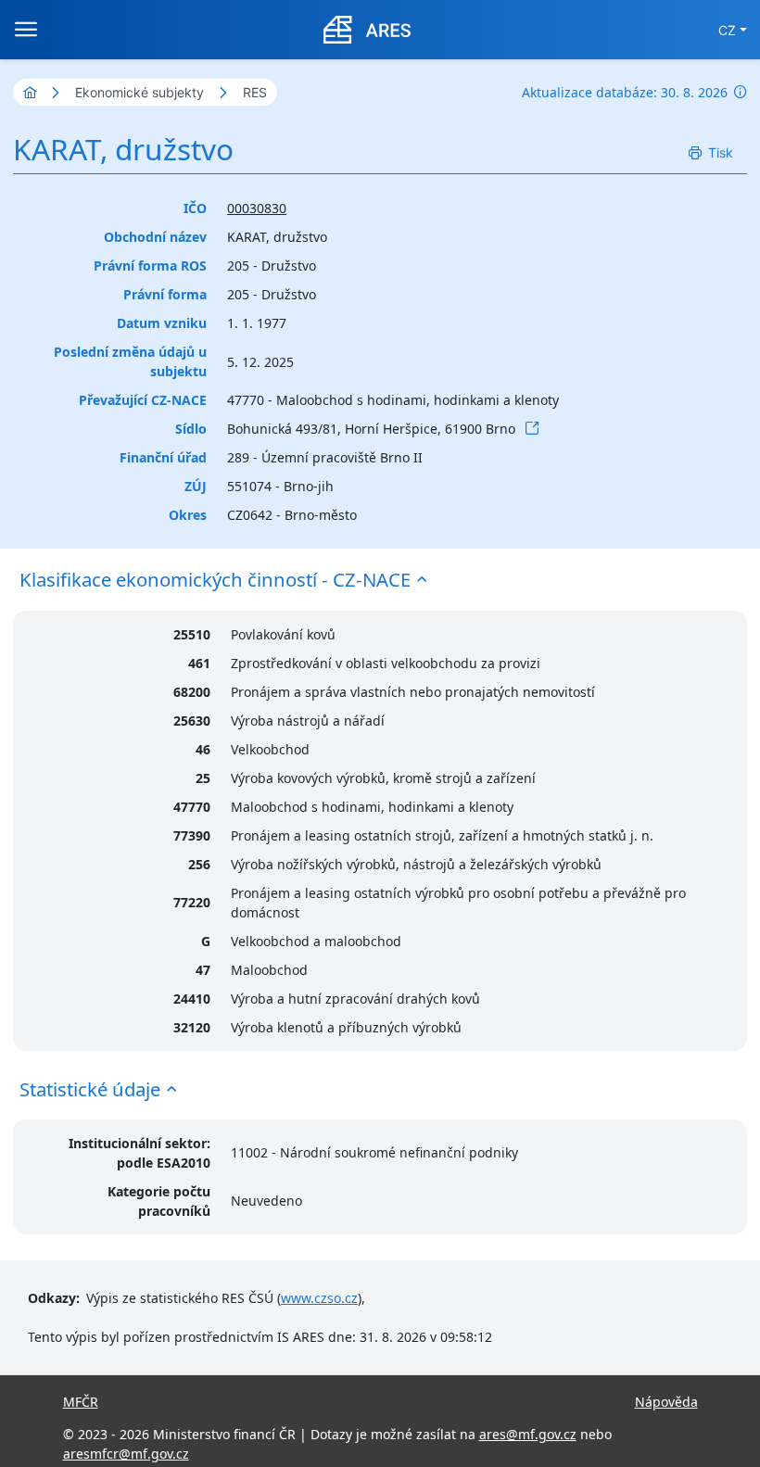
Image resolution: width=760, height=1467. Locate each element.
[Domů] (30, 92)
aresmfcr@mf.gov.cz (126, 1453)
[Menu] (25, 29)
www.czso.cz (319, 1298)
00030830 (256, 208)
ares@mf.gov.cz (527, 1434)
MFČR (80, 1401)
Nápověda (666, 1401)
